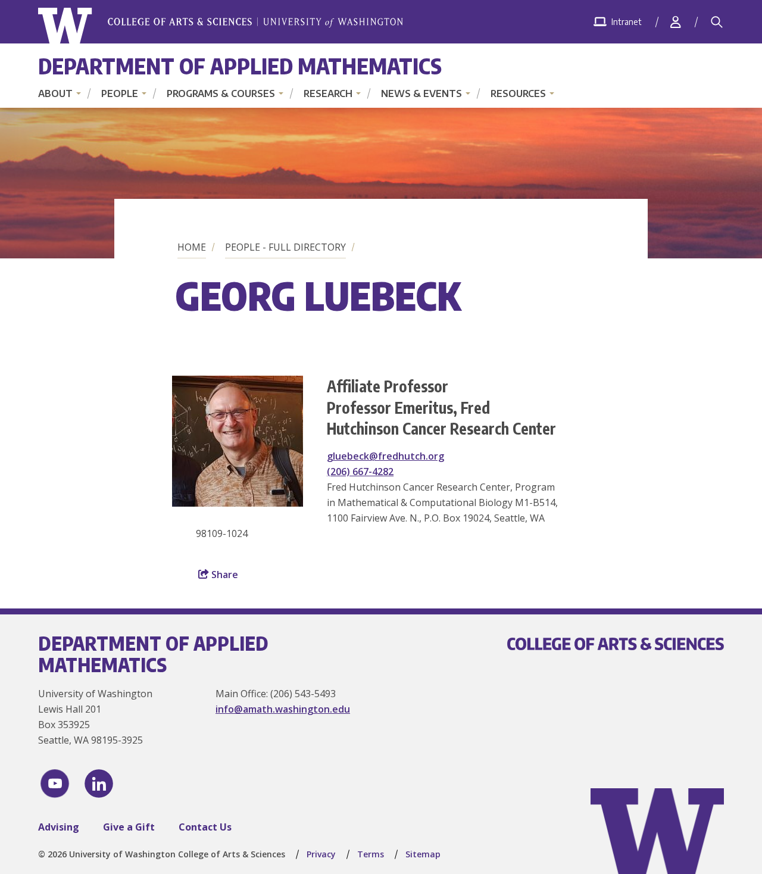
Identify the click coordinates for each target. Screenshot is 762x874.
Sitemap (423, 854)
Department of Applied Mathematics (240, 65)
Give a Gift (129, 827)
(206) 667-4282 (360, 471)
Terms (370, 854)
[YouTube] (54, 783)
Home (191, 247)
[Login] (675, 22)
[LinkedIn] (98, 783)
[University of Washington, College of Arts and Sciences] (220, 26)
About (55, 93)
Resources (518, 93)
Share (223, 574)
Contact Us (205, 827)
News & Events (421, 93)
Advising (58, 827)
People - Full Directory (285, 247)
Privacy (321, 854)
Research (328, 93)
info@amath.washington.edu (283, 709)
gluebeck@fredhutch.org (385, 456)
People (119, 93)
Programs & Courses (221, 93)
